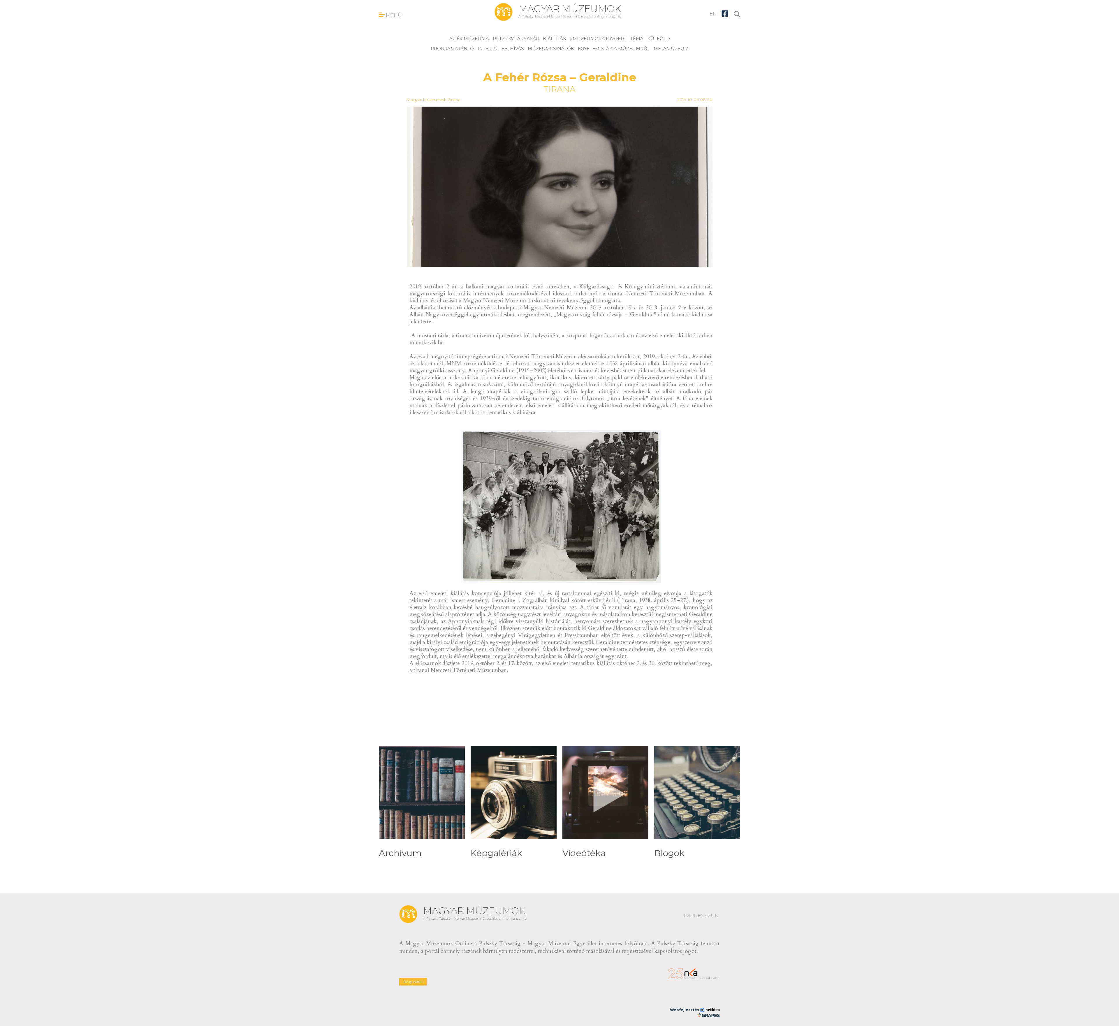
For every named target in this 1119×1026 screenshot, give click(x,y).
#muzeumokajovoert (598, 38)
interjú (488, 48)
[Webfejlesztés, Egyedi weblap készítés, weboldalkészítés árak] (708, 1015)
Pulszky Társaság (516, 38)
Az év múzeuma (469, 38)
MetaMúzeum (671, 48)
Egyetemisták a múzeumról (614, 48)
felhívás (513, 48)
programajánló (452, 48)
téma (636, 38)
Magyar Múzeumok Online (434, 99)
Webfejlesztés (685, 1010)
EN (713, 14)
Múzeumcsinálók (551, 48)
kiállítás (554, 38)
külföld (658, 38)
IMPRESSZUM (702, 915)
